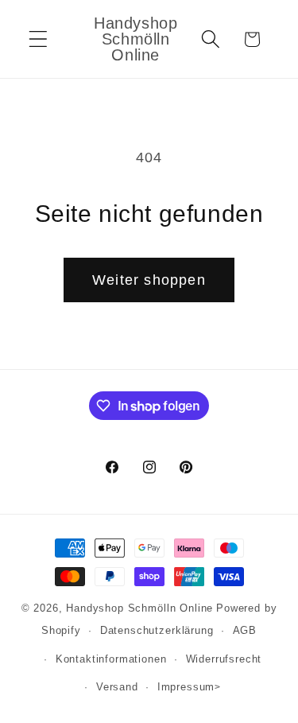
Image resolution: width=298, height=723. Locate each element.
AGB (245, 630)
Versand (117, 687)
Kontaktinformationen (111, 659)
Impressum (186, 687)
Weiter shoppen (149, 280)
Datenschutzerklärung (157, 630)
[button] (38, 39)
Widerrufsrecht (224, 659)
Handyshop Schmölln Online (139, 608)
